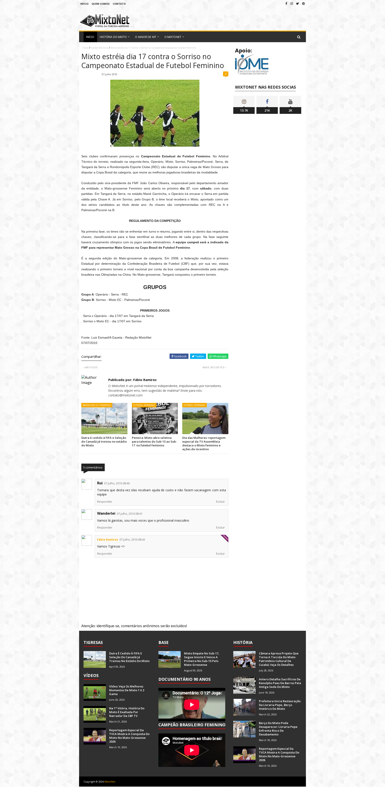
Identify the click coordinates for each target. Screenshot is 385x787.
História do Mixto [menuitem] (113, 37)
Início (84, 3)
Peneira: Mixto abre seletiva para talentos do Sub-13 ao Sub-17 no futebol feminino (154, 441)
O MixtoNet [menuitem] (172, 37)
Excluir (220, 502)
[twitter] (297, 3)
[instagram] (291, 3)
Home (85, 47)
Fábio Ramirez (107, 539)
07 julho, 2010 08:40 (117, 483)
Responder (104, 502)
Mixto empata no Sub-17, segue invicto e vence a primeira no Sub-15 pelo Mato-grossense (201, 659)
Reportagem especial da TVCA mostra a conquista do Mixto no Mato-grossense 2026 (129, 735)
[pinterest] (303, 3)
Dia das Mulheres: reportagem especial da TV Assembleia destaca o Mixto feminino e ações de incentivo (203, 443)
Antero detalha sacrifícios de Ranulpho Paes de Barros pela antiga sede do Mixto (280, 683)
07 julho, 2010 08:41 (129, 514)
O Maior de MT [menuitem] (145, 37)
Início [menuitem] (90, 37)
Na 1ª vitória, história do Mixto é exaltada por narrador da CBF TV (126, 712)
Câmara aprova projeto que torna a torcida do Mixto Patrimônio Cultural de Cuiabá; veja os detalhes (279, 659)
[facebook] (286, 3)
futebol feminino (99, 47)
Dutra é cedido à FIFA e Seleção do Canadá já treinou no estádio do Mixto (104, 441)
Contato (119, 3)
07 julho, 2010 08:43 (132, 539)
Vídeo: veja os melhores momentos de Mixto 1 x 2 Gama (126, 690)
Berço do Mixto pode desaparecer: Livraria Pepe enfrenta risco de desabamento (278, 728)
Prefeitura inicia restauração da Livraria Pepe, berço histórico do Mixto (280, 705)
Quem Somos (101, 3)
